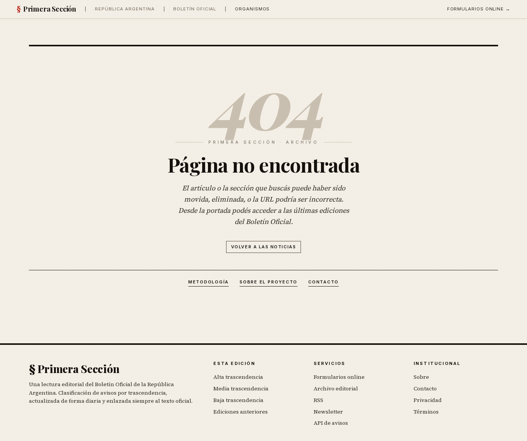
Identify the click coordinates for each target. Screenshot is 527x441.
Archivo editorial (336, 388)
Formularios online (339, 377)
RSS (318, 400)
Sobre (421, 377)
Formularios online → (478, 9)
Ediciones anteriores (240, 412)
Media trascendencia (241, 388)
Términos (426, 412)
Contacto (323, 282)
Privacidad (428, 400)
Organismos (252, 9)
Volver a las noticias (263, 246)
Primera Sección (46, 9)
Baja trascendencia (238, 400)
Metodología (208, 282)
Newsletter (328, 412)
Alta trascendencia (238, 377)
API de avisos (331, 423)
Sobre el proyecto (268, 282)
